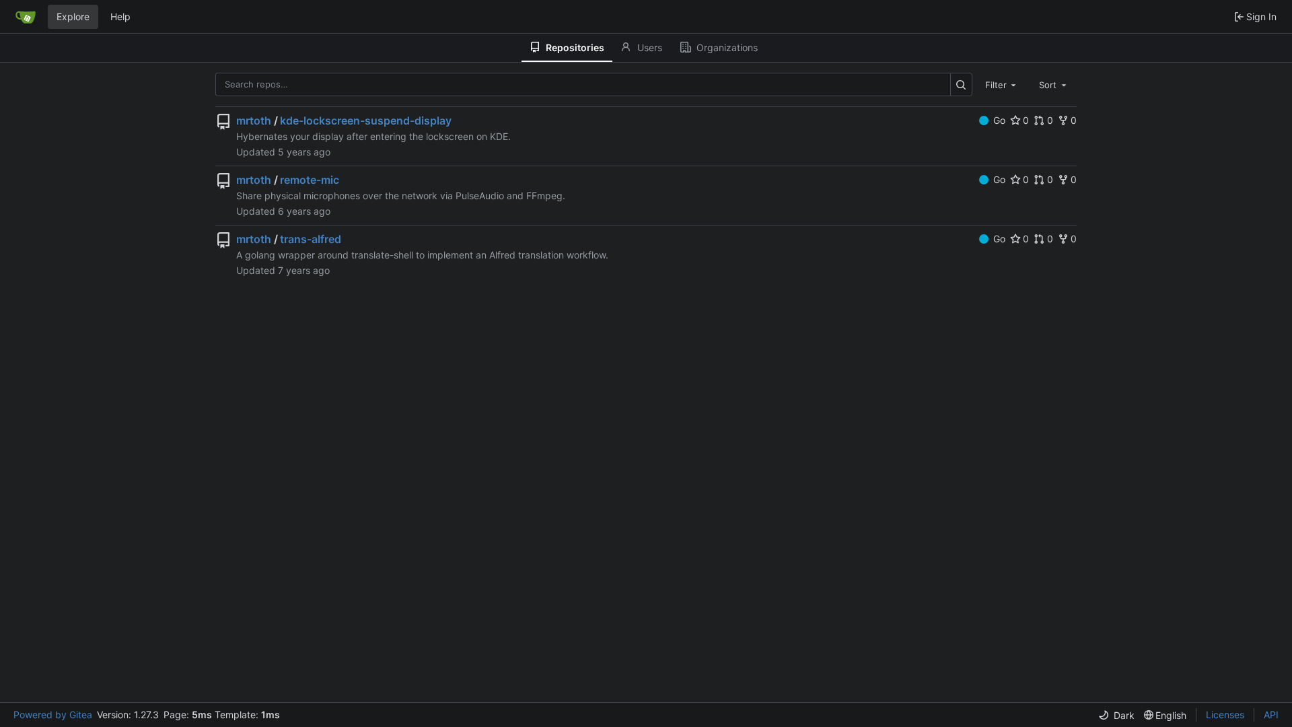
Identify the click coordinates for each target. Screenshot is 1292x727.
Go (999, 120)
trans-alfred (310, 239)
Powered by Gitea (52, 714)
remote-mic (309, 179)
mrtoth (253, 120)
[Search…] (961, 84)
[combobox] (1002, 84)
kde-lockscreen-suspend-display (366, 120)
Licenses (1225, 714)
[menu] (1116, 715)
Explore (73, 16)
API (1271, 714)
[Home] (25, 17)
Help (120, 16)
